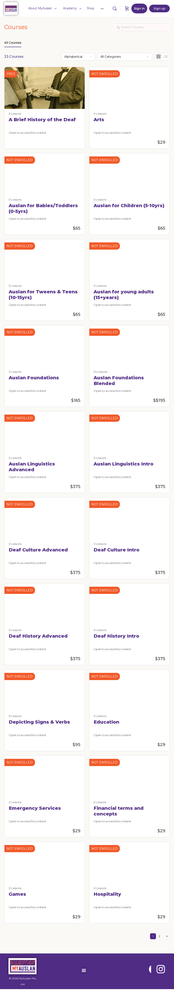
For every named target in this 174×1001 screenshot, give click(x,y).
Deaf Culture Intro (116, 550)
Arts (99, 119)
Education (106, 722)
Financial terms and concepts (119, 811)
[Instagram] (160, 969)
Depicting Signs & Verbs (39, 722)
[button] (83, 970)
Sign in (139, 8)
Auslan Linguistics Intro (123, 464)
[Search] (114, 8)
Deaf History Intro (116, 636)
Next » (167, 936)
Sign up (159, 8)
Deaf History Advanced (38, 636)
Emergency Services (35, 808)
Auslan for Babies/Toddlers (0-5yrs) (43, 208)
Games (17, 894)
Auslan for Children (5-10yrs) (129, 205)
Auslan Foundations (34, 378)
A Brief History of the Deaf (42, 119)
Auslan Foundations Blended (119, 380)
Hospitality (107, 894)
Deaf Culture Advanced (38, 550)
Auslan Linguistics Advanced (32, 466)
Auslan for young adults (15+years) (124, 294)
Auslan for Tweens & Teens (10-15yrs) (43, 294)
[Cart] (127, 8)
